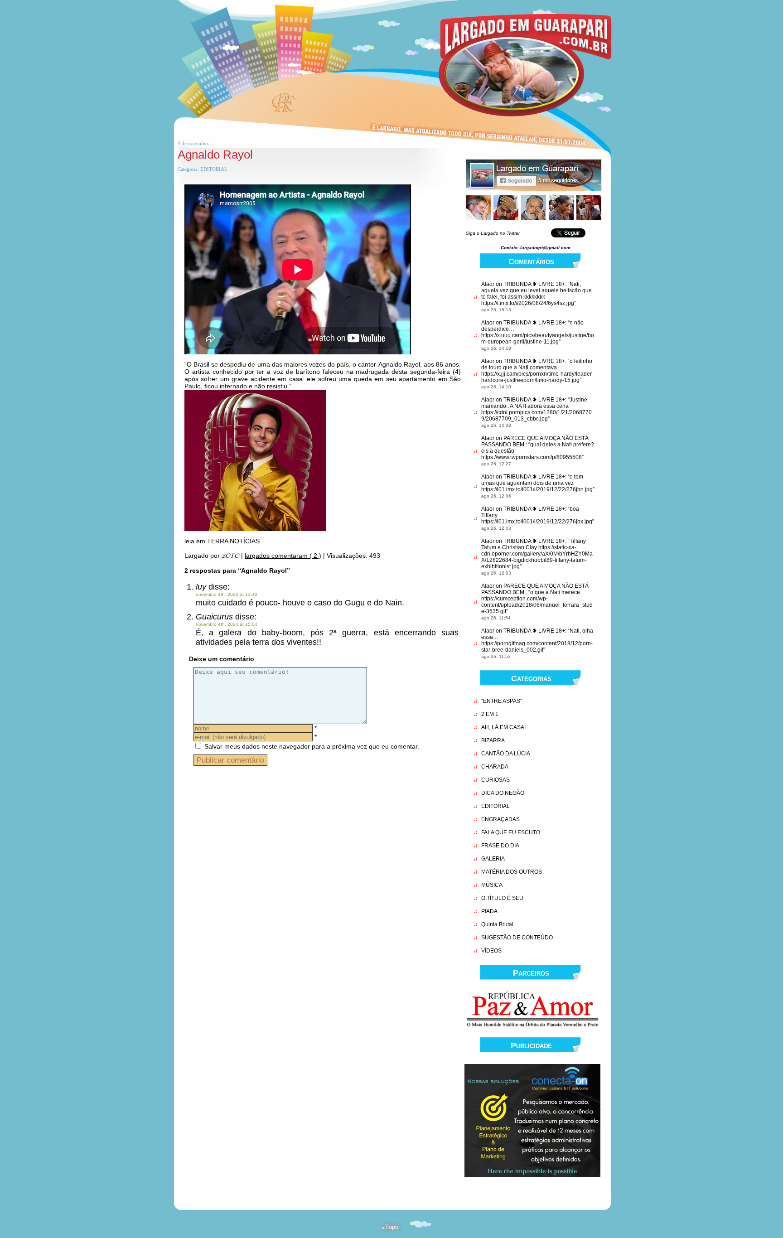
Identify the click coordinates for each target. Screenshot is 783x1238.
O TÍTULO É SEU (502, 898)
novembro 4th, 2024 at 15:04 (226, 624)
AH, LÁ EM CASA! (503, 727)
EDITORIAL (213, 169)
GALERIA (493, 859)
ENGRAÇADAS (500, 819)
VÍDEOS (491, 951)
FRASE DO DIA (500, 845)
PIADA (489, 911)
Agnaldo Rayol (215, 154)
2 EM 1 (489, 714)
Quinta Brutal (497, 924)
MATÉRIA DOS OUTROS (511, 872)
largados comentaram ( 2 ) (283, 555)
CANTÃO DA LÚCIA (505, 753)
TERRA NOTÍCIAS (233, 541)
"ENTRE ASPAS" (501, 701)
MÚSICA (492, 885)
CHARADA (494, 767)
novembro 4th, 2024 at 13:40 (226, 594)
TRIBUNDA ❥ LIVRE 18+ (534, 284)
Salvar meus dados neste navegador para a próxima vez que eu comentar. (311, 746)
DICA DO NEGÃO (502, 793)
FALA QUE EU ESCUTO (510, 832)
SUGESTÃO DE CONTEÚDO (517, 937)
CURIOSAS (495, 780)
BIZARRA (493, 740)
